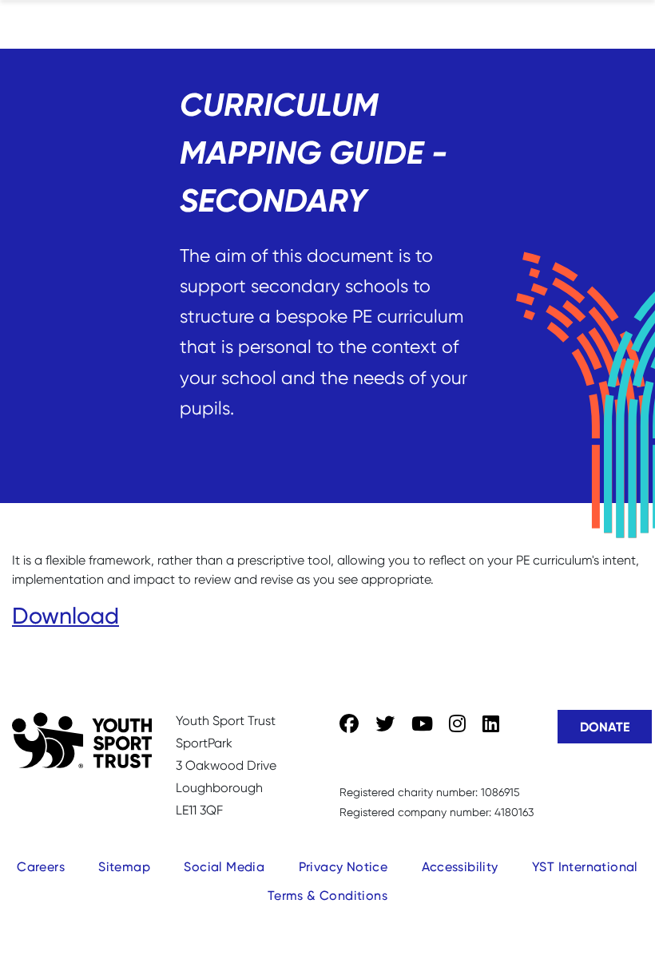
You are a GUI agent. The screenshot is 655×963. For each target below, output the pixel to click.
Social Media (224, 866)
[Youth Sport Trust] (82, 740)
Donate (604, 727)
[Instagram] (457, 724)
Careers (41, 866)
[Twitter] (385, 724)
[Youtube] (422, 724)
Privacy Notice (343, 866)
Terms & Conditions (327, 895)
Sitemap (124, 866)
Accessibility (460, 866)
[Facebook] (349, 724)
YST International (585, 866)
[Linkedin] (490, 724)
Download (65, 615)
